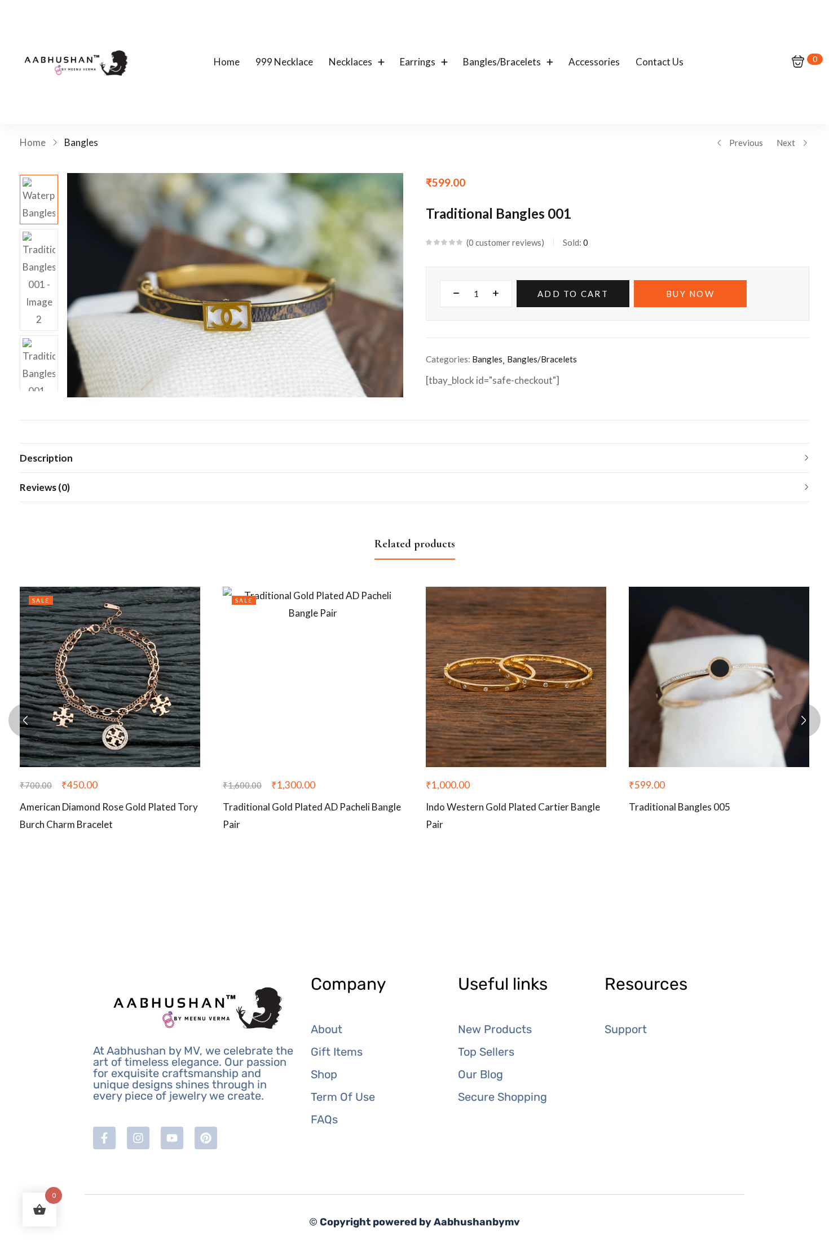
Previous (746, 143)
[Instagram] (138, 1138)
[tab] (414, 457)
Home (33, 142)
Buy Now (690, 294)
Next (786, 143)
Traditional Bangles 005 (679, 807)
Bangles (81, 142)
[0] (798, 62)
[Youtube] (172, 1138)
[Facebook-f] (104, 1138)
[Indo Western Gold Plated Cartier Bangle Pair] (516, 677)
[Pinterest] (206, 1138)
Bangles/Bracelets (542, 359)
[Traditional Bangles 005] (719, 677)
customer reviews (505, 242)
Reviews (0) (45, 487)
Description (46, 458)
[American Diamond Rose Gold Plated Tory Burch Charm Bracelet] (110, 677)
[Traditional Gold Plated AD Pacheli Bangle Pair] (313, 677)
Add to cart (572, 294)
